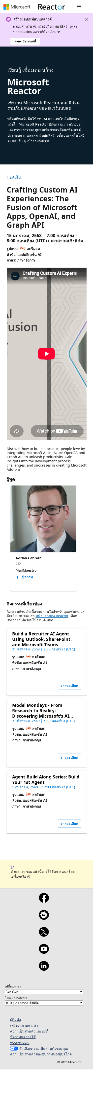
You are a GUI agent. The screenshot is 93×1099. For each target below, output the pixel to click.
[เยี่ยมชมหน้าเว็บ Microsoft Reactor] (51, 6)
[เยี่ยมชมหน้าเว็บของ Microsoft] (17, 6)
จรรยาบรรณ (20, 1042)
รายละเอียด (69, 685)
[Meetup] (43, 918)
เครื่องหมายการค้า (24, 1025)
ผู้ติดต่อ (15, 1019)
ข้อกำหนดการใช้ (23, 1036)
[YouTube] (43, 952)
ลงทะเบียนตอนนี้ (25, 41)
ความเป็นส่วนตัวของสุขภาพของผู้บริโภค (41, 1054)
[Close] (87, 19)
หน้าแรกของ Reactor (52, 616)
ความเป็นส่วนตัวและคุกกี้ (29, 1031)
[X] (43, 935)
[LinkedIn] (43, 969)
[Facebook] (43, 901)
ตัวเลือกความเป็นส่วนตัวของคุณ (43, 1048)
